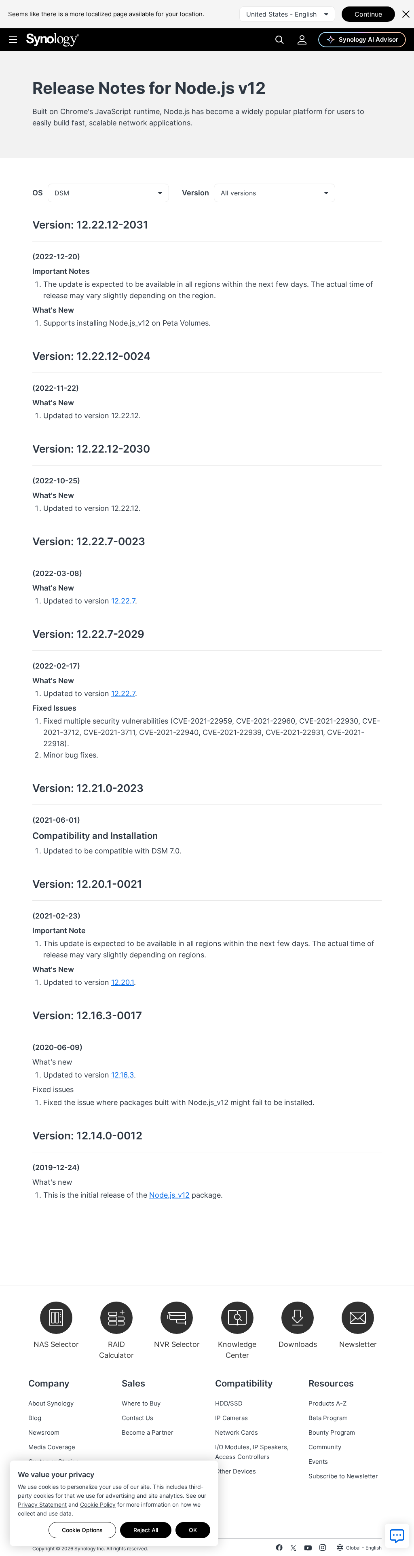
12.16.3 (122, 1075)
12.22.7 (123, 601)
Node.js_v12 (169, 1195)
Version (195, 192)
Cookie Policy (98, 1504)
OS (37, 192)
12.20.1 (122, 982)
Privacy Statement (42, 1504)
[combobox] (287, 14)
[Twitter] (293, 1549)
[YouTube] (308, 1549)
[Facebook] (279, 1549)
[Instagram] (322, 1549)
